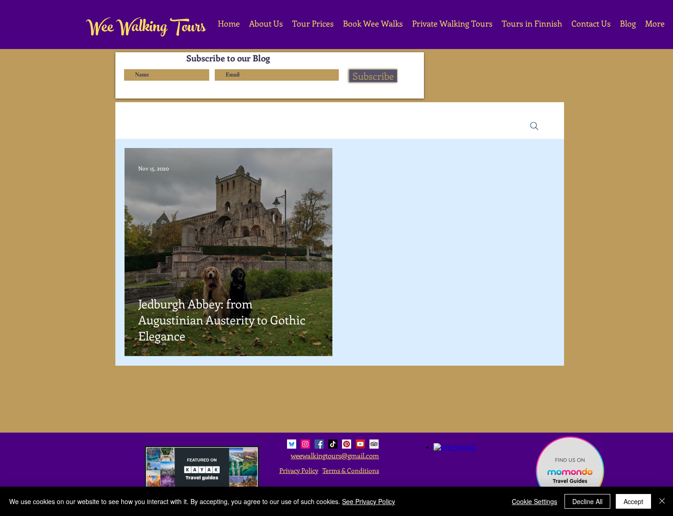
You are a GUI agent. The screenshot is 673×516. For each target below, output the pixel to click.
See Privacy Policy (368, 501)
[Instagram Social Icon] (305, 444)
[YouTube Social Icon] (360, 444)
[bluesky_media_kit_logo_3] (291, 444)
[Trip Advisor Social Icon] (374, 444)
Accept (633, 501)
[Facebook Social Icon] (319, 444)
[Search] (534, 126)
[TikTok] (332, 444)
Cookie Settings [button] (534, 501)
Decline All (587, 501)
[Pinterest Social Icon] (346, 444)
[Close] (662, 501)
